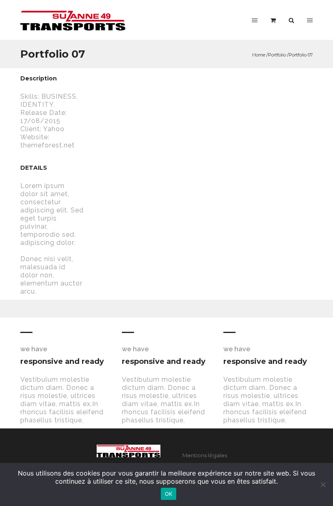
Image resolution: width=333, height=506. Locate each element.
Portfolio (277, 55)
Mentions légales (204, 455)
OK (169, 494)
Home (258, 55)
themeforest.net (47, 145)
